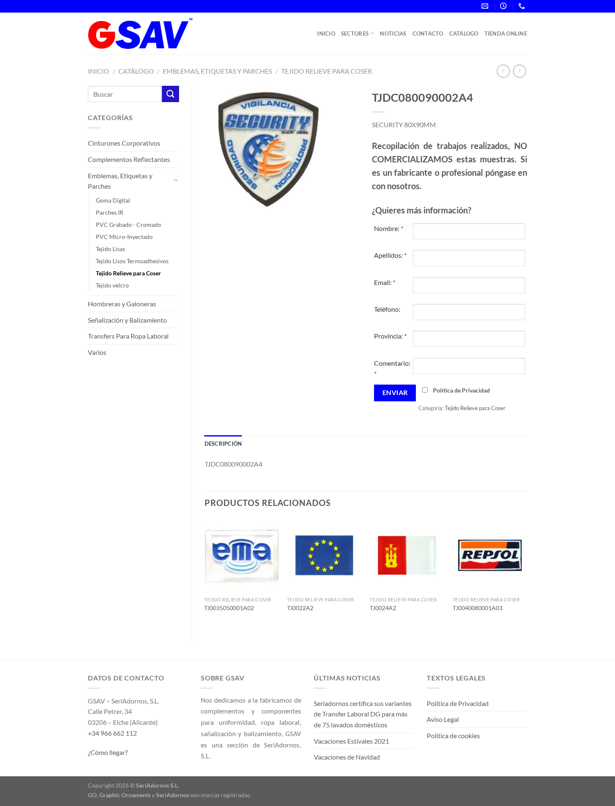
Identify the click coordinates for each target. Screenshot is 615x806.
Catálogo (464, 33)
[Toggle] (175, 181)
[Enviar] (170, 94)
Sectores (355, 33)
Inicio (326, 33)
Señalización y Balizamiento (127, 320)
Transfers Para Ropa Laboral (128, 336)
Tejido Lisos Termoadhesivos (132, 260)
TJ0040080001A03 (477, 607)
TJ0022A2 (300, 607)
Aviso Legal (443, 719)
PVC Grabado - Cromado (128, 224)
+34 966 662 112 (112, 733)
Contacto (428, 33)
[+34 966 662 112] (522, 6)
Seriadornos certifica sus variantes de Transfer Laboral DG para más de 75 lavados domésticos (363, 714)
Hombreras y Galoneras (122, 304)
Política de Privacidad (461, 390)
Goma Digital (113, 200)
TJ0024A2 (383, 607)
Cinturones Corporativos (124, 143)
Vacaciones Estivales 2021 (351, 741)
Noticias (393, 33)
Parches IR (109, 212)
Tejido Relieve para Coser (326, 71)
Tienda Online (505, 33)
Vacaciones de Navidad (347, 757)
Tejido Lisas (110, 248)
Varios (97, 352)
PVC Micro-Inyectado (124, 236)
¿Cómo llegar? (108, 752)
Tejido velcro (112, 285)
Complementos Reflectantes (129, 159)
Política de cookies (453, 735)
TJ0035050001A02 (229, 607)
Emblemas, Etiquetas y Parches (217, 71)
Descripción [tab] (223, 443)
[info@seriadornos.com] (486, 6)
